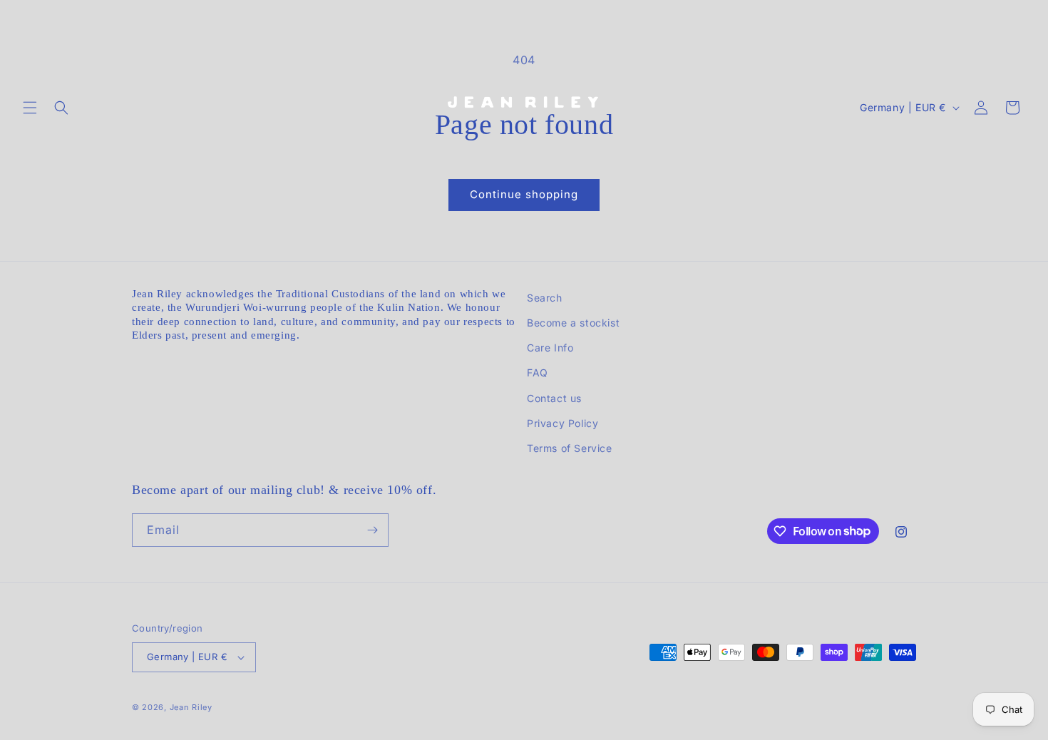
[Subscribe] (372, 530)
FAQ (537, 372)
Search (544, 298)
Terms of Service (569, 448)
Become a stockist (573, 323)
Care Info (550, 347)
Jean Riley (191, 707)
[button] (30, 107)
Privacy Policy (562, 423)
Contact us (554, 398)
